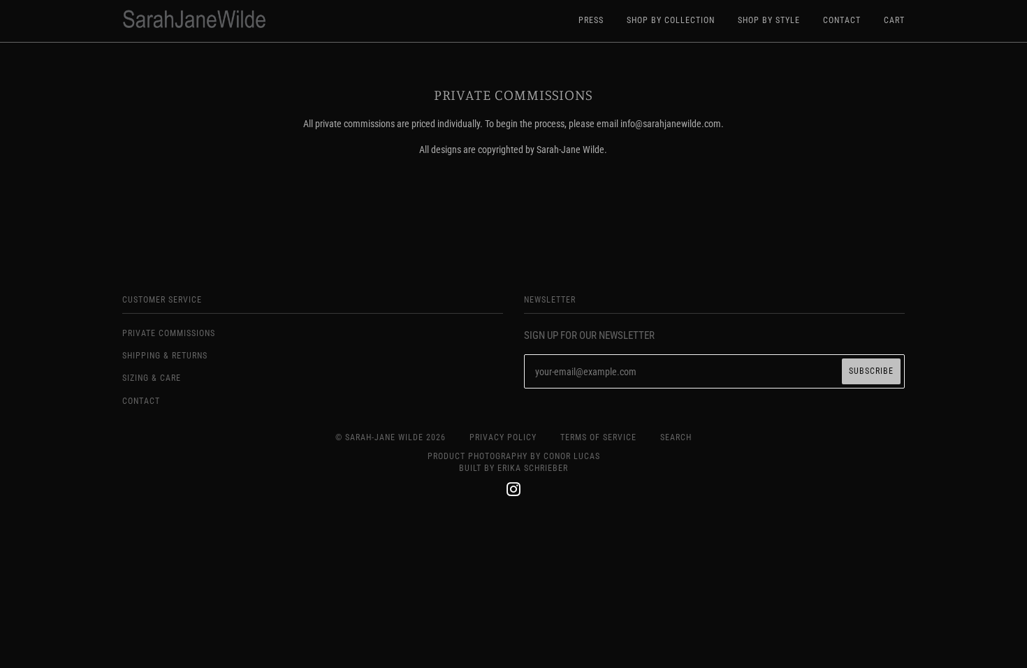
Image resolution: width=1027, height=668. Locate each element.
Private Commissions (168, 333)
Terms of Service (598, 437)
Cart (894, 20)
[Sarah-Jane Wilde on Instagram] (514, 492)
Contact (842, 20)
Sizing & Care (151, 378)
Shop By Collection (671, 20)
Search (676, 437)
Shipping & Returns (164, 356)
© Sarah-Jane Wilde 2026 (390, 437)
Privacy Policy (503, 437)
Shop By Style (769, 20)
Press (591, 20)
